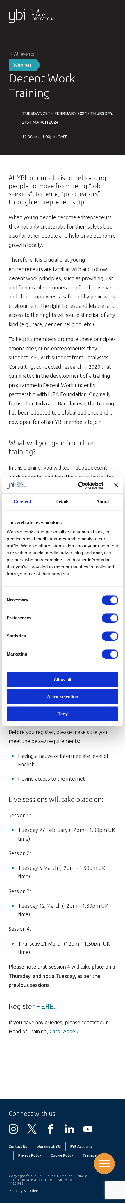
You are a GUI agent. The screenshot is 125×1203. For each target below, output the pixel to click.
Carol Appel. (63, 1031)
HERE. (45, 1006)
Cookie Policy (62, 1155)
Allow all (62, 679)
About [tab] (102, 501)
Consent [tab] (22, 501)
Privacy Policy (29, 1155)
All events (24, 54)
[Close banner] (116, 485)
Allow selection (62, 696)
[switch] (110, 618)
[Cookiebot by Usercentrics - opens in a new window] (78, 485)
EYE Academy (81, 1146)
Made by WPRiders (24, 1191)
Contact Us (18, 1146)
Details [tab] (63, 501)
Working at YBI (49, 1146)
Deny (62, 713)
